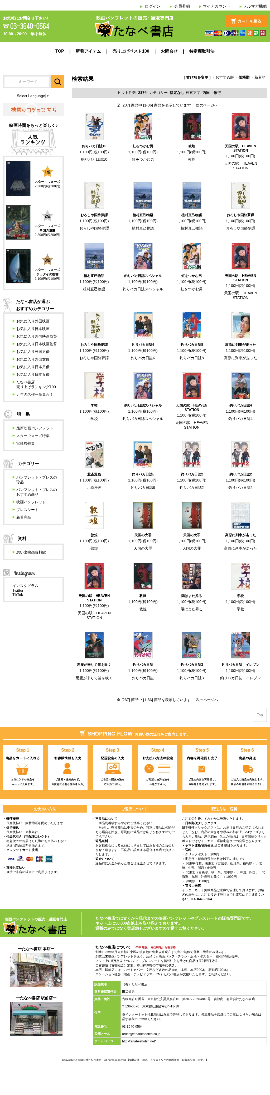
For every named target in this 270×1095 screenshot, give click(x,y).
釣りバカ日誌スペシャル (143, 276)
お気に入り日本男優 (33, 367)
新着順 (260, 77)
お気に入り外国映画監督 (36, 336)
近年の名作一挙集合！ (34, 394)
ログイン (153, 6)
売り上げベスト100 (131, 51)
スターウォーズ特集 (33, 436)
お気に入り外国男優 (33, 351)
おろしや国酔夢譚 (94, 215)
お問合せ (169, 51)
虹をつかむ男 (143, 146)
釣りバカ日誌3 (192, 665)
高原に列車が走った (240, 345)
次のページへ (207, 105)
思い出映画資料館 (31, 552)
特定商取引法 (202, 51)
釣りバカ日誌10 (94, 146)
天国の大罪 (143, 535)
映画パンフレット (31, 502)
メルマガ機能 (255, 6)
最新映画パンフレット (34, 428)
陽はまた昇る (191, 596)
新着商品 (23, 517)
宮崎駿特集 (25, 443)
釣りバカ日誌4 (240, 405)
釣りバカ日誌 (143, 665)
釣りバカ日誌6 (143, 345)
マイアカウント (216, 6)
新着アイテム (88, 51)
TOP (59, 51)
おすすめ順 (224, 77)
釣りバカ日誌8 (192, 345)
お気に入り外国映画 (33, 321)
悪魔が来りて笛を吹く (94, 665)
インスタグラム (25, 586)
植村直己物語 (143, 215)
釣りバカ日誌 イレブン (240, 665)
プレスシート (27, 510)
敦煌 (191, 146)
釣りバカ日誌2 (192, 474)
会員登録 (182, 6)
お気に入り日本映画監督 (36, 344)
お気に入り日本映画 (33, 329)
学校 (94, 405)
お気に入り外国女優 (33, 359)
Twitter (17, 590)
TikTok (17, 594)
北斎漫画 (94, 474)
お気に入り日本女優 (33, 374)
